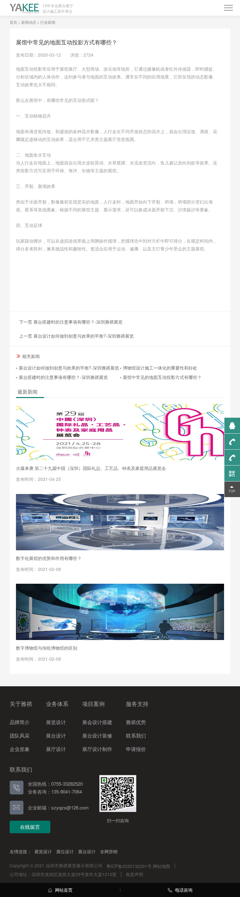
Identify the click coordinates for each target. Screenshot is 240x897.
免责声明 (134, 874)
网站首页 (63, 890)
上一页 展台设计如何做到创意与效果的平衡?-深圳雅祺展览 (76, 336)
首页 (13, 22)
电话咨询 (183, 890)
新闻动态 (28, 22)
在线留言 (30, 826)
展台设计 (87, 851)
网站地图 (161, 866)
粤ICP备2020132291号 (129, 866)
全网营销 (109, 851)
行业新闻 (47, 22)
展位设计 (65, 851)
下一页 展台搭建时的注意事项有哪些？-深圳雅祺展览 (70, 322)
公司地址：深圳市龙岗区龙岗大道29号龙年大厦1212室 (63, 874)
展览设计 (43, 851)
